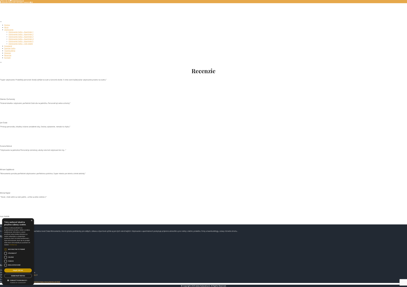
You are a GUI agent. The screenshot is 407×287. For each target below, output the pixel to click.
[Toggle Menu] (1, 21)
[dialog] (18, 251)
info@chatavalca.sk (18, 1)
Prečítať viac (13, 245)
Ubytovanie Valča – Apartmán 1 (20, 32)
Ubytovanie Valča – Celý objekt (20, 44)
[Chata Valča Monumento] (14, 19)
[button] (18, 280)
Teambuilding (9, 51)
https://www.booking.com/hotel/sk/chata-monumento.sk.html (35, 282)
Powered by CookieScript (18, 282)
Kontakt (7, 58)
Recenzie (7, 55)
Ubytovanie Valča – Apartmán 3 (20, 37)
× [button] (31, 220)
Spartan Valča (9, 48)
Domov (7, 25)
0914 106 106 (6, 1)
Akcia (6, 27)
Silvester (7, 53)
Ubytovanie (8, 30)
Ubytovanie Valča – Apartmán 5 (20, 41)
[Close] (1, 62)
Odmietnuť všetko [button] (18, 276)
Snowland (8, 46)
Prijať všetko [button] (18, 270)
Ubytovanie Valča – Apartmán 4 (20, 39)
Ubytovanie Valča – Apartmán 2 (20, 34)
